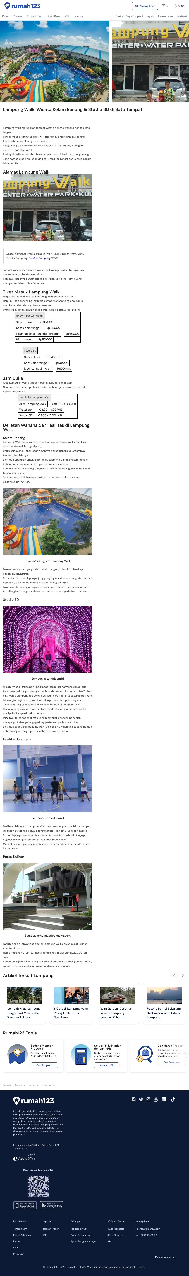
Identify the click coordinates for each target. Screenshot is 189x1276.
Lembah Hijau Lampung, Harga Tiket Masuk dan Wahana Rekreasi (24, 1013)
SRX (109, 1241)
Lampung (31, 1085)
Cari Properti (44, 1065)
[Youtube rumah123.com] (156, 1099)
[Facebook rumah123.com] (133, 1099)
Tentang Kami (20, 1228)
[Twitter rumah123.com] (141, 1099)
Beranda (7, 1085)
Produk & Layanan (22, 1235)
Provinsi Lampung (39, 258)
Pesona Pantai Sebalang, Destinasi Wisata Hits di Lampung (164, 1013)
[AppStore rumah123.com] (25, 1205)
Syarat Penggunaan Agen (84, 1241)
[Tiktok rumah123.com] (173, 1099)
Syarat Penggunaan (81, 1235)
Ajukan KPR (107, 1065)
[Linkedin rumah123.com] (164, 1099)
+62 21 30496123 (148, 1235)
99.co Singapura (115, 1235)
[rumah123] (33, 1101)
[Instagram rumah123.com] (148, 1099)
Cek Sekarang (171, 1062)
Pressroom (18, 1253)
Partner (17, 1241)
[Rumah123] (22, 6)
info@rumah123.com (149, 1228)
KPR (45, 1235)
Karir (15, 1247)
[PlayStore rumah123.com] (51, 1205)
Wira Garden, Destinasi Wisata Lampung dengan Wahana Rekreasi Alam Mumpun (117, 1013)
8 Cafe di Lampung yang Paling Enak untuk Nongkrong (71, 1013)
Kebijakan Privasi (79, 1228)
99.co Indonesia (115, 1228)
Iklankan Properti (51, 1228)
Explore (18, 1085)
